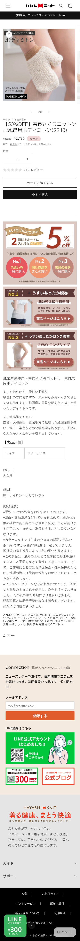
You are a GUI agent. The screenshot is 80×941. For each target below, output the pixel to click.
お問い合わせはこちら (40, 923)
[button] (8, 5)
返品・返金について (27, 913)
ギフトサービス (25, 903)
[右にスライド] (49, 111)
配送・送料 (57, 903)
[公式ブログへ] (58, 776)
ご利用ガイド (50, 893)
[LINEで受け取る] (40, 748)
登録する (40, 716)
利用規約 (59, 913)
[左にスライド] (30, 111)
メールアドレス (17, 697)
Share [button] (11, 635)
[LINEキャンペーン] (22, 776)
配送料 (13, 144)
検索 (24, 893)
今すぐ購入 (40, 194)
